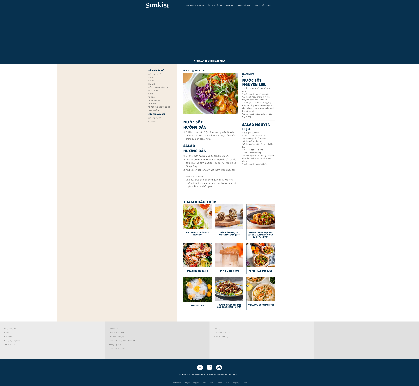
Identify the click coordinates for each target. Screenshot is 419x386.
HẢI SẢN (151, 84)
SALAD (150, 94)
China (227, 383)
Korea (211, 383)
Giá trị (6, 332)
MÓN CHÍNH (153, 91)
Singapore (196, 383)
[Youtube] (219, 367)
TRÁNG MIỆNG (153, 110)
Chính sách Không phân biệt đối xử (122, 341)
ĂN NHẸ (151, 78)
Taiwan (245, 383)
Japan (204, 383)
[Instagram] (209, 367)
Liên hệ (217, 329)
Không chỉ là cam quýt (263, 5)
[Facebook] (200, 367)
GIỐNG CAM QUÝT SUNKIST (194, 5)
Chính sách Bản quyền (117, 348)
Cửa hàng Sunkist (222, 332)
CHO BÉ (151, 81)
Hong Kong (236, 383)
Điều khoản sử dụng (116, 337)
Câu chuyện (9, 336)
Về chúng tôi (10, 329)
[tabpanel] (210, 93)
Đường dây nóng (115, 344)
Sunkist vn (161, 5)
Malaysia (187, 383)
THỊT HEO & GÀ (154, 100)
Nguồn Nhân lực (221, 336)
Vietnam (219, 383)
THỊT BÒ (151, 97)
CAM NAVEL (152, 121)
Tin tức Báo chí (10, 344)
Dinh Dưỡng (229, 5)
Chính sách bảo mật (116, 333)
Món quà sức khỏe (243, 5)
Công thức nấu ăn (214, 5)
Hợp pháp (113, 329)
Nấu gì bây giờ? (156, 71)
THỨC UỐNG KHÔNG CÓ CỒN (159, 107)
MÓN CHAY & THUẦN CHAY (158, 87)
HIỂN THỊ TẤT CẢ (154, 74)
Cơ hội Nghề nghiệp (12, 340)
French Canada (176, 383)
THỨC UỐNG (153, 104)
